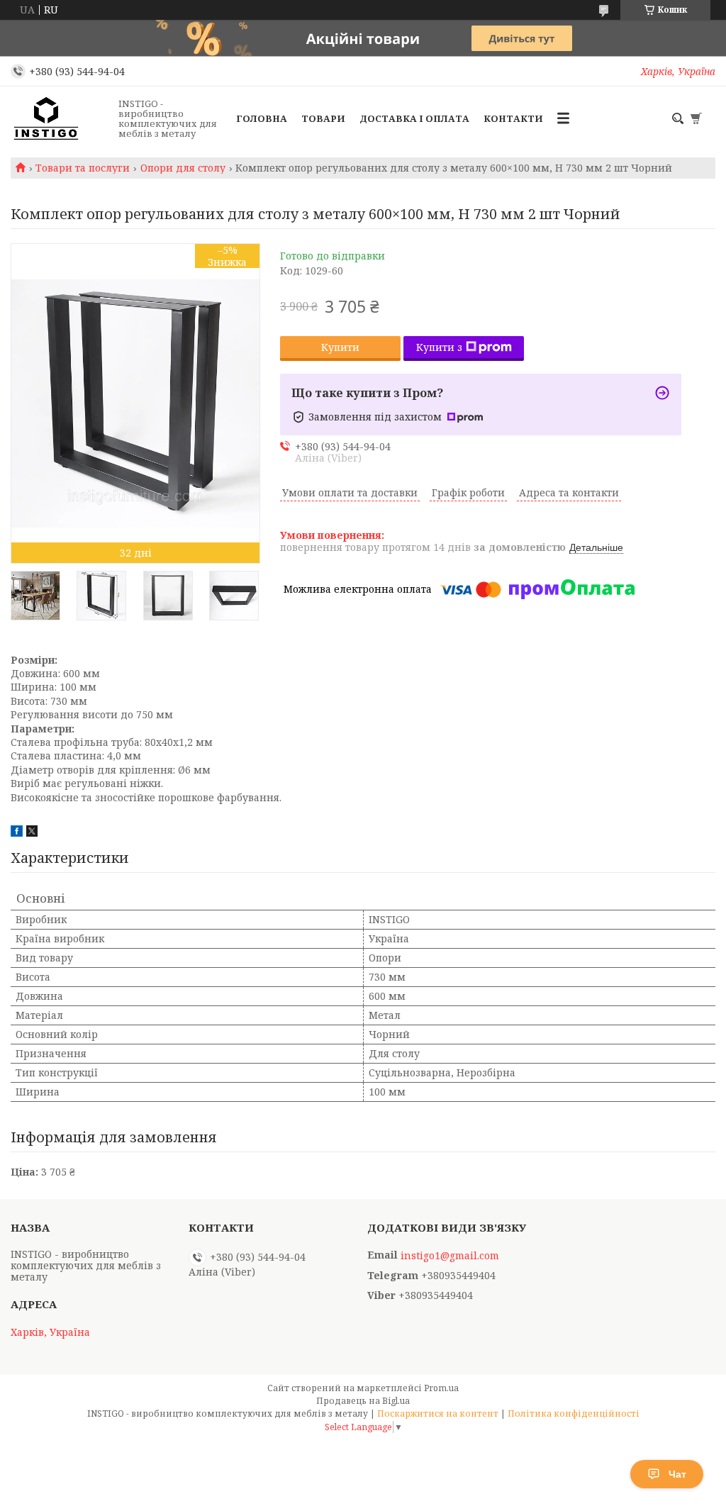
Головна (261, 118)
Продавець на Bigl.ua (363, 1401)
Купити (340, 347)
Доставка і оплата (414, 118)
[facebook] (17, 833)
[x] (32, 833)
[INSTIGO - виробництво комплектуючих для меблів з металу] (60, 118)
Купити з (439, 347)
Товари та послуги (82, 168)
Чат (677, 1474)
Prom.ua (441, 1388)
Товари (323, 118)
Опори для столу (182, 168)
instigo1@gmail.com (450, 1255)
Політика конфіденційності (574, 1413)
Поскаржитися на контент (437, 1413)
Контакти (513, 118)
